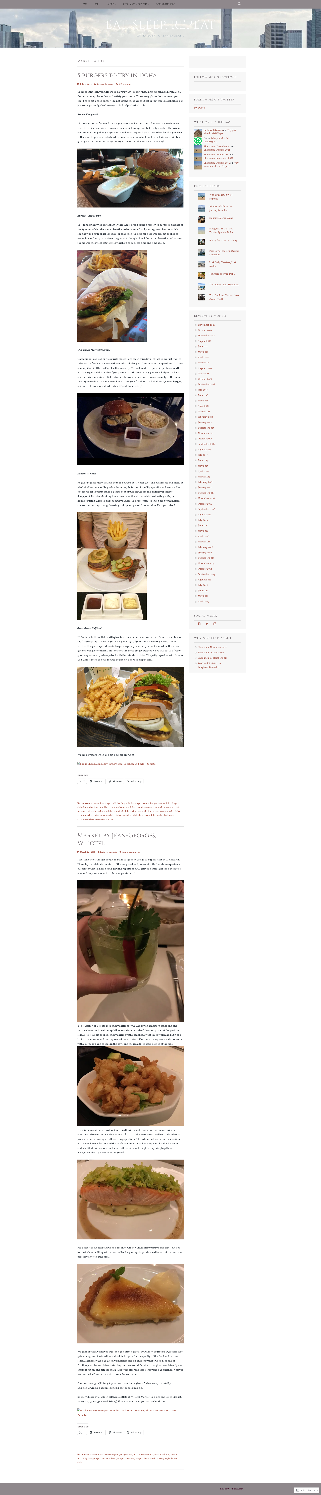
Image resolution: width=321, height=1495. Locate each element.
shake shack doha (146, 815)
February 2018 (205, 417)
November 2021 (206, 325)
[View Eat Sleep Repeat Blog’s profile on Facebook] (199, 623)
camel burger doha (108, 807)
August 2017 (204, 449)
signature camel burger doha (99, 819)
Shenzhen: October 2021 (217, 150)
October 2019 (205, 379)
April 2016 (203, 536)
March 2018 (204, 411)
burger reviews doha (160, 803)
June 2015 (203, 590)
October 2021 (205, 330)
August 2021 (204, 341)
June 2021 (203, 346)
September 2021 (206, 335)
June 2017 (203, 460)
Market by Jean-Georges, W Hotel (116, 839)
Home (84, 4)
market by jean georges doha (152, 811)
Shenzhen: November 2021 (212, 647)
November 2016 (206, 498)
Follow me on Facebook (215, 77)
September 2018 (206, 384)
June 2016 (203, 525)
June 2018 (203, 395)
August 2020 (205, 368)
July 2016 (203, 520)
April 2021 (203, 357)
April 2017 (203, 471)
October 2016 (205, 504)
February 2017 (205, 482)
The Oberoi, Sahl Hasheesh (224, 284)
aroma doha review (89, 803)
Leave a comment (131, 852)
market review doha (95, 815)
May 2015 (203, 596)
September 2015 (206, 574)
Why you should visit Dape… (220, 132)
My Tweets (199, 108)
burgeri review (90, 807)
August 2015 (204, 579)
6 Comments (125, 84)
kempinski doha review (125, 811)
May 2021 (203, 352)
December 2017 (206, 428)
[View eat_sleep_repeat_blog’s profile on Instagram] (214, 623)
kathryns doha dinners (91, 1454)
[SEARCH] (239, 4)
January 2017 (205, 487)
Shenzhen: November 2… (217, 146)
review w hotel (109, 1458)
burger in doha (142, 803)
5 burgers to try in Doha (117, 75)
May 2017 (203, 466)
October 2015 (205, 569)
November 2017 (206, 433)
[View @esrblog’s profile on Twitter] (207, 623)
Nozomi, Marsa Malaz (221, 218)
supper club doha (125, 1458)
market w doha (113, 815)
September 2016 (206, 509)
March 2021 (204, 362)
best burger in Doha (110, 803)
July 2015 (203, 585)
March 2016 (204, 541)
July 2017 (203, 455)
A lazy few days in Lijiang (223, 240)
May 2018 (203, 400)
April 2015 (203, 601)
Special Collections (135, 4)
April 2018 (203, 406)
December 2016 (206, 493)
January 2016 (205, 552)
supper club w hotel (145, 1458)
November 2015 (206, 563)
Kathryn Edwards (104, 84)
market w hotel (129, 815)
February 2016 (205, 547)
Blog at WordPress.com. (232, 1488)
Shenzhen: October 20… (217, 154)
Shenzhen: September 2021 (218, 158)
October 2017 (205, 438)
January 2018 (205, 422)
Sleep (111, 4)
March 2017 (204, 476)
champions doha (126, 807)
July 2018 (203, 390)
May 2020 (203, 373)
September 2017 (206, 444)
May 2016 (203, 531)
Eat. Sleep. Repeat (160, 25)
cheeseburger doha (102, 811)
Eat (96, 4)
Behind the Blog (165, 4)
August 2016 (204, 514)
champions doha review (147, 807)
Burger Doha (127, 803)
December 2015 (206, 558)
